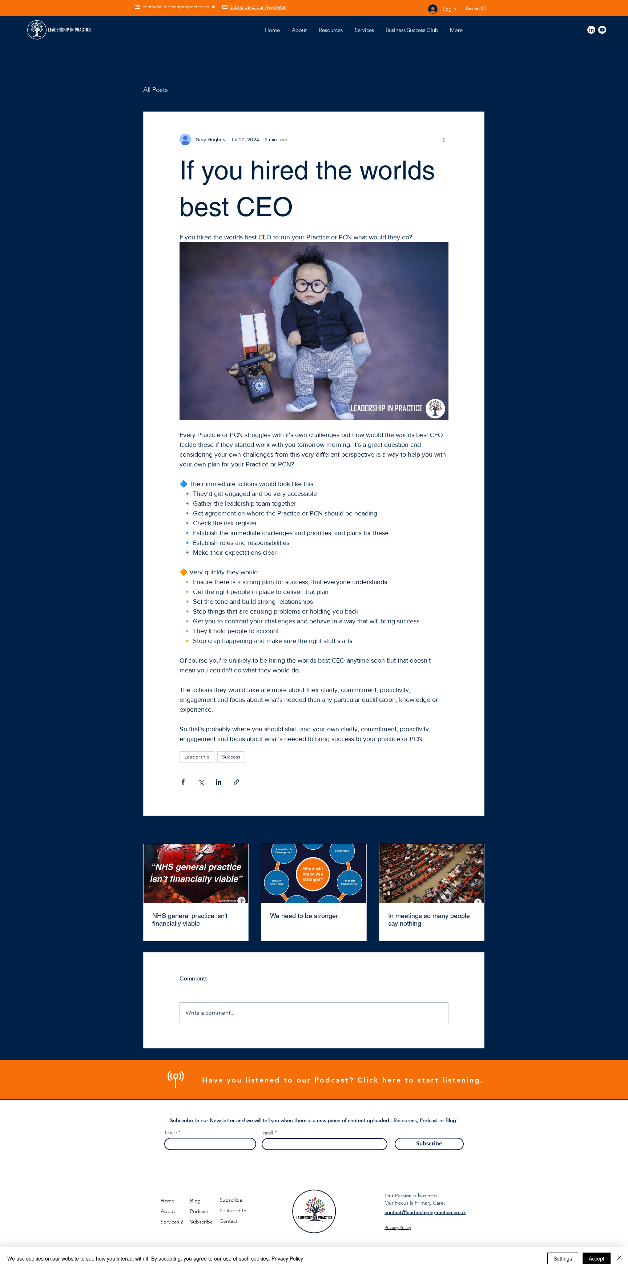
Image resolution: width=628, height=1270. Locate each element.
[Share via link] (236, 781)
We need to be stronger (304, 915)
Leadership (197, 756)
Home (167, 1200)
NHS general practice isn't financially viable (190, 919)
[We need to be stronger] (313, 873)
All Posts (155, 90)
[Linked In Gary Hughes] (591, 30)
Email (267, 1133)
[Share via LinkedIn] (218, 781)
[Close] (619, 1258)
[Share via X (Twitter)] (200, 781)
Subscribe (201, 1221)
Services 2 (172, 1221)
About (168, 1211)
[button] (480, 8)
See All (476, 830)
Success (231, 756)
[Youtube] (602, 30)
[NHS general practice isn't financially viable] (196, 873)
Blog (195, 1200)
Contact (229, 1221)
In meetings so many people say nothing (429, 919)
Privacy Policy (287, 1258)
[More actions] (444, 139)
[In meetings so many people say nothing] (431, 873)
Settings (562, 1258)
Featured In (233, 1210)
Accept (596, 1258)
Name (171, 1133)
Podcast (199, 1211)
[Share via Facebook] (183, 781)
